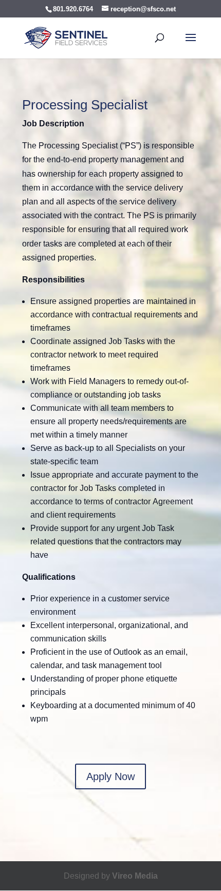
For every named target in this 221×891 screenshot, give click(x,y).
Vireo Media (135, 875)
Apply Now (110, 776)
